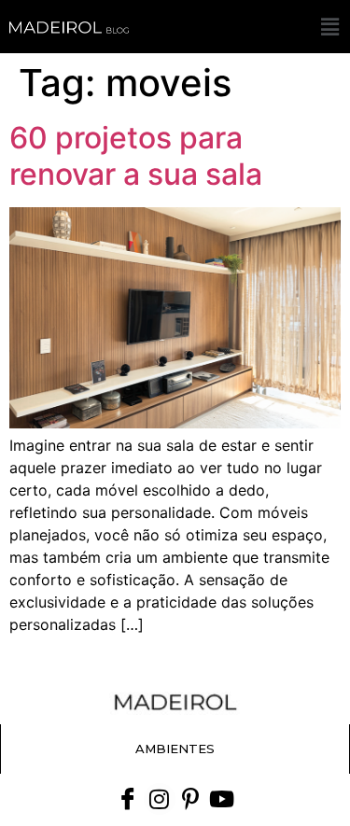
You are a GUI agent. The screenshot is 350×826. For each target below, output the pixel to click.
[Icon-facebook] (128, 799)
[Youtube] (222, 799)
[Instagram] (159, 799)
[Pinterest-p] (191, 799)
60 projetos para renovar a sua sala (135, 155)
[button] (329, 26)
